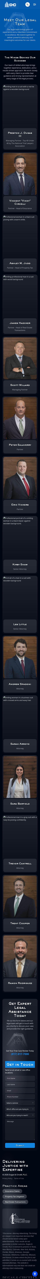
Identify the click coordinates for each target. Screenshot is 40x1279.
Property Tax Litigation (14, 1196)
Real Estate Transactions (15, 1202)
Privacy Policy (7, 1178)
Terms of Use (19, 1178)
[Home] (10, 4)
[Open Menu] (35, 4)
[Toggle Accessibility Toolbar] (35, 1274)
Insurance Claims (12, 1191)
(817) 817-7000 (20, 1054)
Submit (20, 1145)
